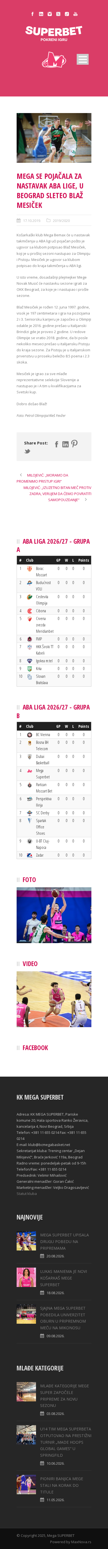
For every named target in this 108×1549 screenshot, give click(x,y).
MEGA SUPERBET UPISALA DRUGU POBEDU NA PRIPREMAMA (64, 1241)
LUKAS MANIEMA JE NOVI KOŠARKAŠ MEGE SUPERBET (63, 1278)
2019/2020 (61, 220)
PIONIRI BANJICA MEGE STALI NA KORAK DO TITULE (61, 1485)
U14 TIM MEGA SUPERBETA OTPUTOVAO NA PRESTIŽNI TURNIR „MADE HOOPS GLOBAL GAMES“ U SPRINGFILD (65, 1442)
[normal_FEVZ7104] (54, 138)
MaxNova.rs (81, 1541)
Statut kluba (27, 1193)
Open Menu (83, 59)
